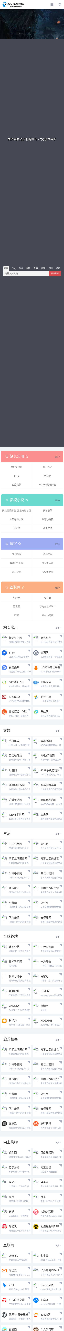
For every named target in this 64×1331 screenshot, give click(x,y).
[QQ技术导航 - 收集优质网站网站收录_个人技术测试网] (13, 4)
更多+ (57, 457)
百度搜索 (55, 273)
